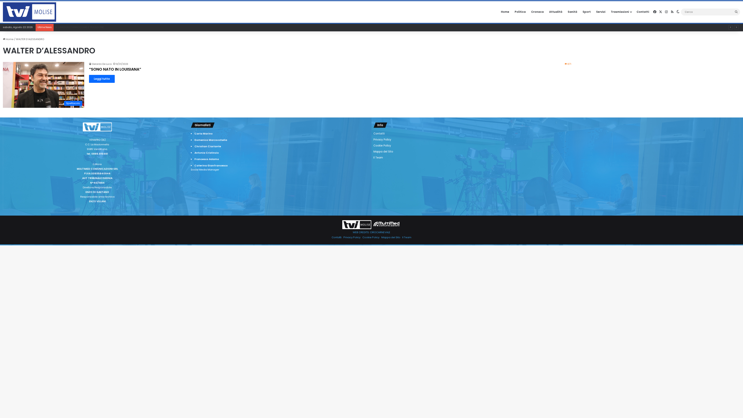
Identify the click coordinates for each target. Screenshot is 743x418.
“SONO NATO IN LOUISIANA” (115, 69)
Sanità (572, 12)
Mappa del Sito (383, 151)
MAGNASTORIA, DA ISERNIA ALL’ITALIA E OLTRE (83, 27)
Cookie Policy (382, 145)
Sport (587, 12)
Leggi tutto (102, 79)
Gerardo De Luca (102, 64)
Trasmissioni (620, 12)
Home (505, 12)
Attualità (555, 12)
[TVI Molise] (29, 12)
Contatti (643, 12)
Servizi (600, 12)
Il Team (378, 157)
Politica (520, 12)
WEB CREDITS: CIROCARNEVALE (371, 232)
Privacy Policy (382, 139)
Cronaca (537, 12)
